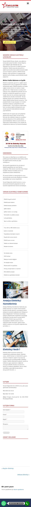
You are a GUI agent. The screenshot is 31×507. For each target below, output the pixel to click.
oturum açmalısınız (19, 489)
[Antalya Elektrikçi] (12, 7)
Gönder (6, 432)
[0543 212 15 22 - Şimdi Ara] (27, 503)
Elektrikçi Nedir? (11, 349)
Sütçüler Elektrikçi (8, 468)
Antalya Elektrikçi (6, 503)
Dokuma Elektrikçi (23, 474)
